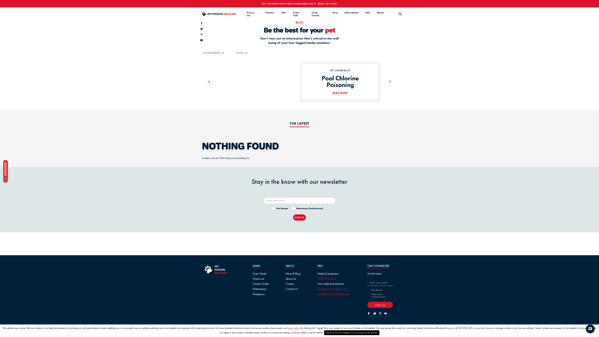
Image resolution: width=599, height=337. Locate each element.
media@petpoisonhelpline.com (333, 294)
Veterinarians (260, 289)
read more (340, 93)
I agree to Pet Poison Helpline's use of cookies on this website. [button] (351, 332)
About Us (291, 279)
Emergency (259, 294)
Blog (335, 12)
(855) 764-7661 (327, 3)
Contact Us (292, 289)
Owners (269, 12)
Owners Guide (261, 284)
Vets (283, 12)
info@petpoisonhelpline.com (332, 289)
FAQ (367, 12)
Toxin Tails (296, 14)
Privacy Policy (293, 328)
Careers (290, 284)
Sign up (380, 305)
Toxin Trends (315, 14)
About (380, 12)
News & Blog (293, 273)
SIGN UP (299, 217)
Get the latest (374, 273)
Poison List (250, 14)
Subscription (351, 12)
